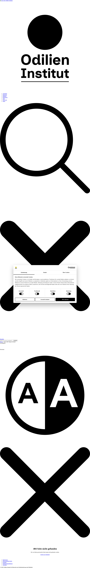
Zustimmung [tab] (24, 272)
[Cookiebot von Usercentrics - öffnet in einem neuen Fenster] (69, 268)
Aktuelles (5, 93)
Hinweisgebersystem (7, 561)
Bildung (4, 96)
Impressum (5, 559)
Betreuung (5, 97)
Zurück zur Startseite (45, 554)
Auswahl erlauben (45, 299)
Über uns (5, 100)
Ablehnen (24, 299)
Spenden (2, 339)
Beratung (5, 94)
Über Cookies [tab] (66, 272)
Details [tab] (45, 272)
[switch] (37, 294)
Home (1, 341)
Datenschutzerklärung (8, 563)
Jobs (4, 98)
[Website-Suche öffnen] (45, 220)
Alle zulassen (65, 299)
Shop (4, 101)
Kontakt (4, 562)
